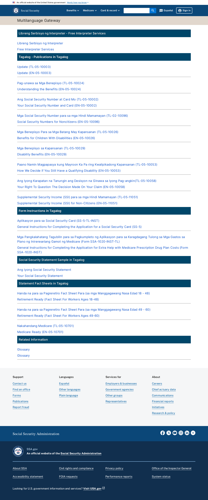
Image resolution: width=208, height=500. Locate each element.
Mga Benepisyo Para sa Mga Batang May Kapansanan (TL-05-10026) (67, 132)
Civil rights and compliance (76, 468)
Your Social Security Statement (40, 276)
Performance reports (118, 476)
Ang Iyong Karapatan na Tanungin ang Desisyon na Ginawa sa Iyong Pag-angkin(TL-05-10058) (86, 181)
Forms (17, 395)
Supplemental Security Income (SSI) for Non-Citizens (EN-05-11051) (67, 203)
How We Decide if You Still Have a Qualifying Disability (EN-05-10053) (69, 170)
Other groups (114, 395)
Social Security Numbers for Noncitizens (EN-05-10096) (58, 122)
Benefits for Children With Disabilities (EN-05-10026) (56, 138)
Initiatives (158, 407)
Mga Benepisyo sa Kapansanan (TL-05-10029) (51, 148)
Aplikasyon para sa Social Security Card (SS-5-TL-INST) (58, 221)
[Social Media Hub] (193, 433)
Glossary (23, 349)
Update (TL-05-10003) (34, 67)
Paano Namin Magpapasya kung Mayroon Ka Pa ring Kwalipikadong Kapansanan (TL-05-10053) (87, 164)
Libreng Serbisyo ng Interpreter (40, 43)
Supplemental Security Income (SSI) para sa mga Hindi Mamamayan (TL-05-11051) (77, 197)
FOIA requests (68, 476)
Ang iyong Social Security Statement (44, 270)
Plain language (68, 395)
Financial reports (163, 401)
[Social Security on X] (168, 433)
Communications (162, 395)
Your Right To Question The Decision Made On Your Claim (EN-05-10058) (71, 187)
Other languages (69, 389)
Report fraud (21, 407)
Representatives (116, 401)
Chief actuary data (164, 389)
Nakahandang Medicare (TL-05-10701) (45, 326)
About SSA (20, 468)
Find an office (21, 389)
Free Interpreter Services (35, 49)
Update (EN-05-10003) (34, 73)
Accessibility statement (28, 476)
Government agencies (120, 389)
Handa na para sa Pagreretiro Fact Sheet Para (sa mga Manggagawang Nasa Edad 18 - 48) (83, 293)
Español (64, 383)
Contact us (19, 383)
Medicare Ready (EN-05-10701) (40, 332)
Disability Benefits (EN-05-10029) (42, 154)
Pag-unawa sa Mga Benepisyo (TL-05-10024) (50, 83)
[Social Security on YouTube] (175, 433)
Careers (157, 383)
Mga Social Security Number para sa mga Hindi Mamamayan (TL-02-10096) (72, 116)
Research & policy (163, 413)
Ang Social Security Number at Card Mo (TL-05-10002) (57, 99)
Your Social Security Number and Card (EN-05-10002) (57, 105)
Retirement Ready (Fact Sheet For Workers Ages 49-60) (58, 316)
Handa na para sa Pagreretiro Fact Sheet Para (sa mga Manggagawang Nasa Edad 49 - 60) (83, 309)
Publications (20, 401)
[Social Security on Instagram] (181, 433)
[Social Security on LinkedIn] (187, 433)
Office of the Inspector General (172, 468)
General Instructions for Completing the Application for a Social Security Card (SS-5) (79, 227)
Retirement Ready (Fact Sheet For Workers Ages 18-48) (58, 299)
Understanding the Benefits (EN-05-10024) (49, 89)
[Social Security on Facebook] (162, 433)
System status (161, 476)
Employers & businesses (121, 383)
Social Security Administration (80, 453)
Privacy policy (114, 468)
